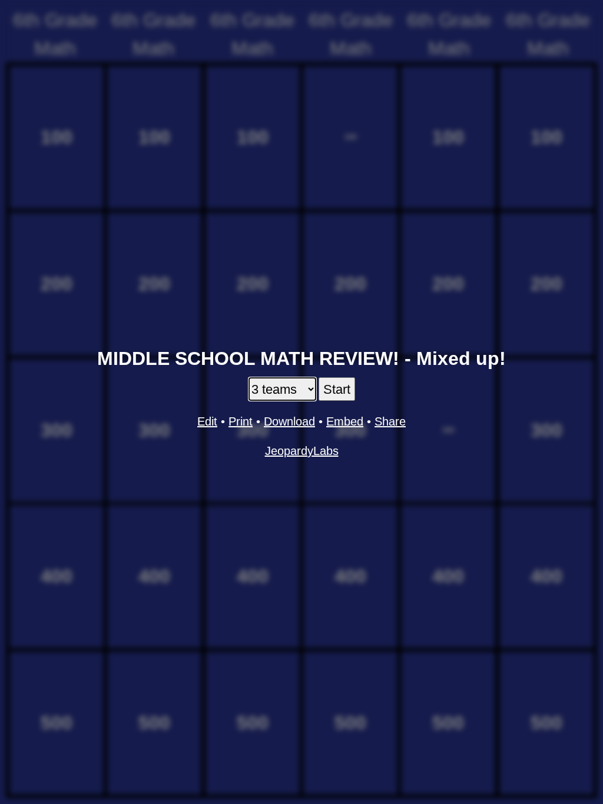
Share (390, 421)
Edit (207, 421)
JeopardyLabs (302, 450)
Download (289, 421)
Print (240, 421)
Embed (344, 421)
